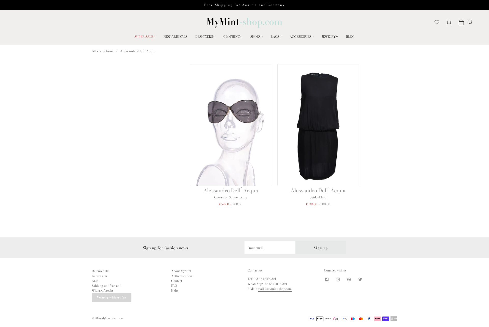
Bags (275, 36)
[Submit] (471, 21)
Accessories (300, 36)
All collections (103, 50)
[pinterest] (349, 279)
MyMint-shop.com (112, 318)
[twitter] (360, 279)
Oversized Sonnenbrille (230, 197)
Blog (350, 36)
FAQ (174, 285)
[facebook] (326, 279)
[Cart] (461, 23)
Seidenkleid (318, 197)
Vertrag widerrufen (111, 297)
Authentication (181, 276)
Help (174, 290)
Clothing (231, 36)
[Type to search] (469, 21)
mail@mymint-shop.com (275, 288)
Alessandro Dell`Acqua (230, 190)
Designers (204, 36)
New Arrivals (175, 36)
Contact (176, 280)
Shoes (255, 36)
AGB (95, 280)
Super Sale (143, 36)
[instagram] (337, 279)
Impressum (99, 276)
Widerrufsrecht (102, 290)
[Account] (449, 23)
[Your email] (269, 247)
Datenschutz (100, 270)
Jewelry (329, 36)
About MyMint (181, 270)
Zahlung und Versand (106, 285)
